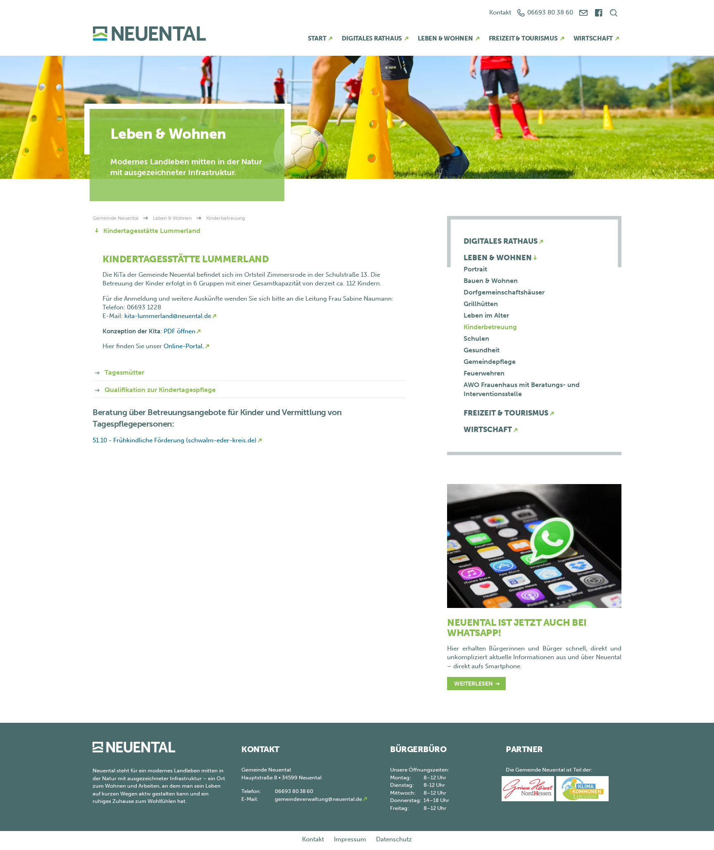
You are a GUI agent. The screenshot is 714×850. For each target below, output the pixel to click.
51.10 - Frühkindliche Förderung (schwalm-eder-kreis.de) (175, 440)
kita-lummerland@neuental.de (167, 316)
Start (317, 38)
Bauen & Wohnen (491, 281)
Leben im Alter (486, 315)
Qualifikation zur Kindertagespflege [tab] (159, 390)
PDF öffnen (178, 331)
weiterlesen (473, 683)
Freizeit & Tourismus (523, 38)
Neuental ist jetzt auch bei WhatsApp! (517, 628)
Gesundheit (482, 350)
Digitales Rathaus (372, 38)
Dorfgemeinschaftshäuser (504, 292)
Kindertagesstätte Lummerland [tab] (151, 231)
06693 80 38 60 (550, 12)
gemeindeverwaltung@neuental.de (318, 799)
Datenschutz (394, 839)
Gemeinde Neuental (115, 218)
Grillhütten (481, 304)
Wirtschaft (593, 38)
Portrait (475, 269)
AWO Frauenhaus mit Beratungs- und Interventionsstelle (522, 389)
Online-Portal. (184, 346)
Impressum (350, 839)
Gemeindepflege (490, 362)
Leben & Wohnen (445, 38)
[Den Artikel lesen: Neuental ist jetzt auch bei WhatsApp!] (534, 545)
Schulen (476, 338)
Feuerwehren (484, 373)
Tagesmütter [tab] (123, 372)
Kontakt (500, 12)
